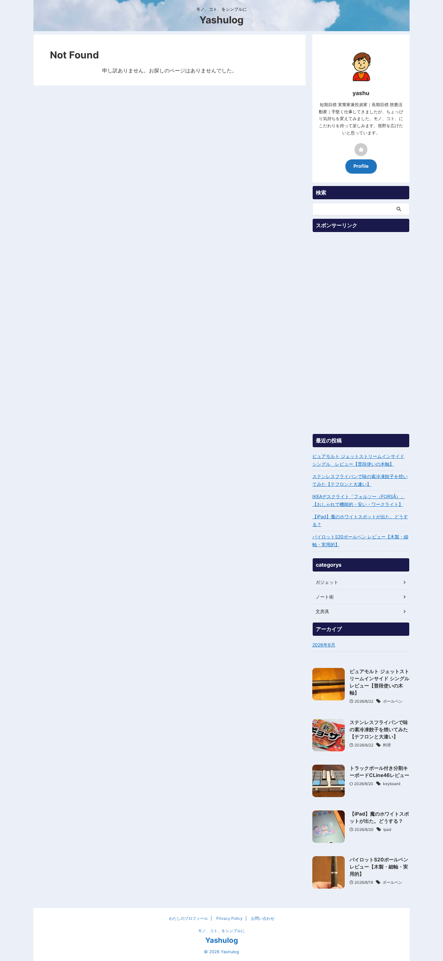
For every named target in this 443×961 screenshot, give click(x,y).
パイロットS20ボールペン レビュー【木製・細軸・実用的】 (360, 540)
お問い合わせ (262, 918)
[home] (360, 149)
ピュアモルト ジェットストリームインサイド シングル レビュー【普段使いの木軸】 (358, 460)
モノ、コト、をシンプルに (221, 930)
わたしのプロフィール (188, 918)
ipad (387, 829)
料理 (387, 745)
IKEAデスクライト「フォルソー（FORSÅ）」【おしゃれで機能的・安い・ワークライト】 (358, 500)
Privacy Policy (229, 918)
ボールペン (392, 701)
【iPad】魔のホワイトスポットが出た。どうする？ (360, 520)
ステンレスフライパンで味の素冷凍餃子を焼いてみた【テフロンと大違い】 (360, 480)
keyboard (391, 783)
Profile (361, 166)
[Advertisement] (361, 333)
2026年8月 (323, 644)
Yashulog (221, 20)
